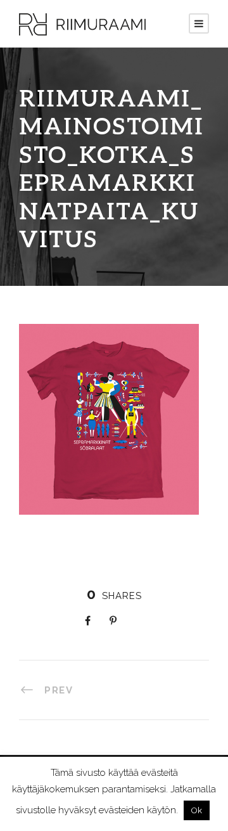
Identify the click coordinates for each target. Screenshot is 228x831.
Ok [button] (196, 810)
